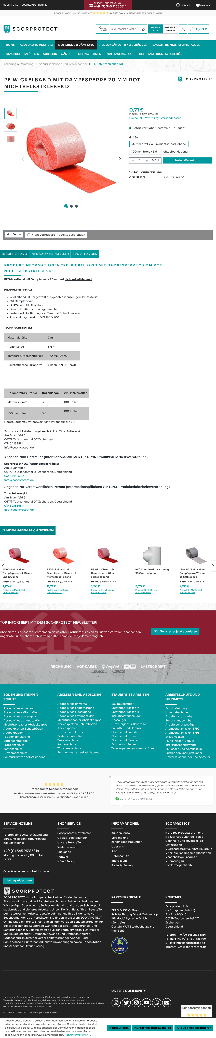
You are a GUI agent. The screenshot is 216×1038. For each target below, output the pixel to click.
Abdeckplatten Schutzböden (23, 728)
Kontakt (43, 5)
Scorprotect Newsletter (74, 833)
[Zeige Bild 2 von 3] (71, 206)
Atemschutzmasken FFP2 (182, 728)
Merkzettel (205, 5)
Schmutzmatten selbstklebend (24, 757)
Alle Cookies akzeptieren (194, 1028)
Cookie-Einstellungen (72, 838)
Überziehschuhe (176, 712)
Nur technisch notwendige (152, 1028)
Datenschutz (120, 856)
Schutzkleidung (176, 708)
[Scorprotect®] (195, 85)
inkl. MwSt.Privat (155, 29)
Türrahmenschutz (15, 753)
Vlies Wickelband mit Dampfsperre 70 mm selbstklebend (193, 573)
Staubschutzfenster (125, 740)
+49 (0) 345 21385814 (110, 6)
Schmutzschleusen (124, 744)
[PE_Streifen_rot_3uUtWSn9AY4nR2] (71, 158)
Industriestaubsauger (126, 716)
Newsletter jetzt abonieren (178, 631)
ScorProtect (11, 5)
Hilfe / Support (67, 861)
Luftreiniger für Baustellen (129, 724)
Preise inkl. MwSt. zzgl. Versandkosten (155, 118)
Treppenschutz (13, 745)
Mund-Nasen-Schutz (179, 741)
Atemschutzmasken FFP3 (182, 732)
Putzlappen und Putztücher (183, 753)
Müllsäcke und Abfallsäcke (183, 749)
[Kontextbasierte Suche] (102, 28)
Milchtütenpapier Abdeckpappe (25, 724)
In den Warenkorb (187, 160)
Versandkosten (11, 1000)
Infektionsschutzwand (180, 745)
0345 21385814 (14, 476)
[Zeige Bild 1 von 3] (66, 206)
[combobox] (128, 29)
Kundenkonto (120, 833)
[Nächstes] (119, 158)
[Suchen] (143, 29)
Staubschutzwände (124, 732)
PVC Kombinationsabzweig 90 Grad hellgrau (152, 571)
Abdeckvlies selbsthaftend (21, 712)
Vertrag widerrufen (19, 880)
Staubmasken (174, 737)
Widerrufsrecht (68, 847)
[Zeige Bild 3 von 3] (76, 206)
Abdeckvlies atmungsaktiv (21, 720)
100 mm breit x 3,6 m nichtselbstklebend (159, 151)
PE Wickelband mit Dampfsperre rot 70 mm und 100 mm (17, 573)
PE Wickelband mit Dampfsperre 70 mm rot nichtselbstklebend (61, 573)
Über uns (117, 846)
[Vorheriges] (22, 158)
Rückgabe (64, 852)
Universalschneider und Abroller (187, 757)
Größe (12, 234)
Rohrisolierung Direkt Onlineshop (134, 914)
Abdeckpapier (13, 732)
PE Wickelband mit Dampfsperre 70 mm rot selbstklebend (105, 573)
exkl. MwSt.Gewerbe (170, 29)
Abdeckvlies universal (18, 708)
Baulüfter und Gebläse (126, 728)
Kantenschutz (12, 749)
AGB (114, 851)
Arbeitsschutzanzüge (180, 724)
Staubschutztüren (123, 736)
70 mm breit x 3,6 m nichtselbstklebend (159, 144)
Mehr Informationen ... (77, 1034)
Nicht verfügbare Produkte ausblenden (58, 234)
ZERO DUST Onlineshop (127, 910)
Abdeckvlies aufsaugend (20, 716)
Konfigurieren (119, 1028)
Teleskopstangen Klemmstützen (133, 748)
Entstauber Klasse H (125, 712)
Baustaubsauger (122, 704)
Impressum (119, 860)
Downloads (29, 5)
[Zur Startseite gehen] (31, 29)
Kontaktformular (38, 871)
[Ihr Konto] (183, 29)
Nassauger (118, 720)
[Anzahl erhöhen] (146, 160)
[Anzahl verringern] (132, 160)
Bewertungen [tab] (85, 254)
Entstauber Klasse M (125, 708)
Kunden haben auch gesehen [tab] (28, 530)
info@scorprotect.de (19, 480)
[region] (63, 158)
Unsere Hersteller (69, 842)
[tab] (14, 254)
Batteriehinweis (122, 865)
